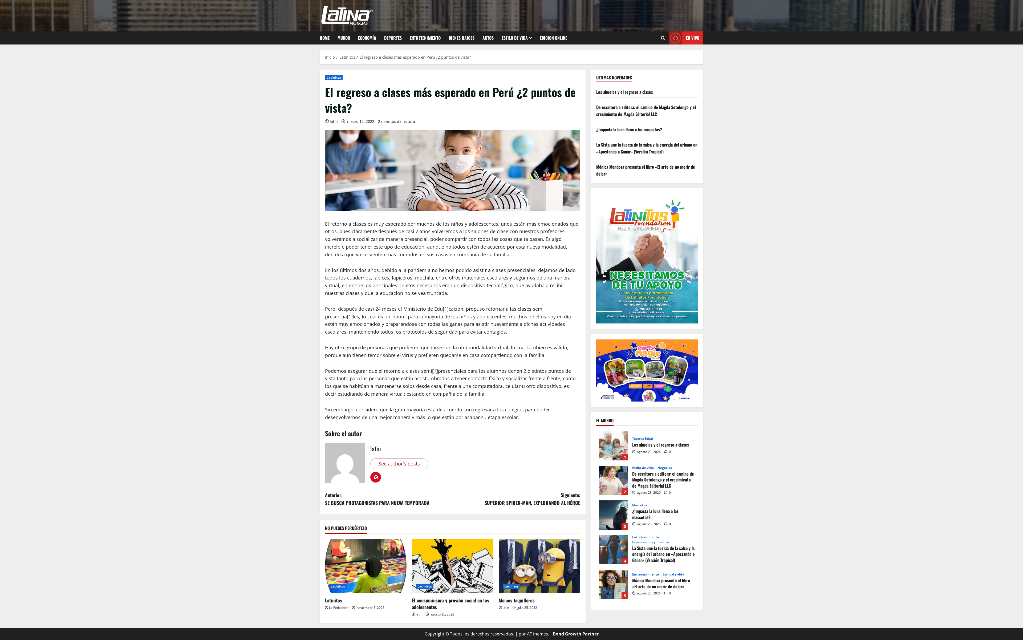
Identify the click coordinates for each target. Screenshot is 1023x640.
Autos (488, 38)
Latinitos (334, 77)
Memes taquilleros (517, 600)
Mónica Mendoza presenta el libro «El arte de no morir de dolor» (613, 584)
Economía (367, 38)
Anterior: (377, 499)
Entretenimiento (425, 38)
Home (325, 38)
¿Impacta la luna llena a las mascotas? (629, 129)
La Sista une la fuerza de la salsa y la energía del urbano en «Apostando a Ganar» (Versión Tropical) (646, 148)
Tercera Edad (642, 438)
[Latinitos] (366, 566)
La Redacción (338, 607)
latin (334, 121)
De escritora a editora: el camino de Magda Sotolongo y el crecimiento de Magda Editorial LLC (646, 110)
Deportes (393, 38)
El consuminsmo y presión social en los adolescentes (450, 603)
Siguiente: (532, 499)
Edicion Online (553, 38)
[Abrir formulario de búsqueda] (663, 38)
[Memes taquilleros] (539, 566)
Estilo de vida (515, 38)
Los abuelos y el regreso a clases (624, 92)
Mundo (344, 38)
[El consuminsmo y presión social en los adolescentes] (452, 566)
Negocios (664, 467)
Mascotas (639, 505)
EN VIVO (692, 38)
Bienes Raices (461, 38)
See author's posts (399, 463)
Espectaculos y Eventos (650, 542)
